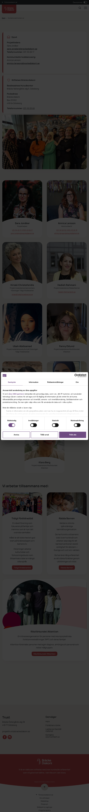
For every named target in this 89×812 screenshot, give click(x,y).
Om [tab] (77, 382)
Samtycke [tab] (12, 382)
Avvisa (16, 435)
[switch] (33, 425)
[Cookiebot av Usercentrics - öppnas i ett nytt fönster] (76, 375)
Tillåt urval (44, 435)
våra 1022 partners (16, 394)
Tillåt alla (72, 435)
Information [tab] (33, 382)
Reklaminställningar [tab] (55, 382)
